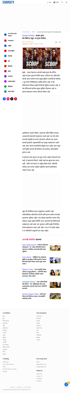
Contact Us (19, 387)
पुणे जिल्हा (5, 323)
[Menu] (66, 2)
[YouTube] (15, 98)
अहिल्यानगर (5, 328)
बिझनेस (38, 337)
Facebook (39, 374)
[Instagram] (8, 98)
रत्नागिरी (4, 342)
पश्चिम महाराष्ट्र (6, 347)
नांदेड (4, 325)
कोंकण (4, 354)
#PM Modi (6, 362)
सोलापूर (4, 340)
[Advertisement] (35, 18)
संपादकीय (38, 318)
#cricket (5, 371)
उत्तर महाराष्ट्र (5, 344)
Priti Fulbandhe (29, 42)
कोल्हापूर (5, 330)
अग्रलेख (38, 321)
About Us (12, 387)
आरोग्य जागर (39, 328)
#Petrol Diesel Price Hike (9, 369)
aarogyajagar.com (41, 366)
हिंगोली (4, 337)
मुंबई (4, 316)
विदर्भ (4, 352)
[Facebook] (4, 98)
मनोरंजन (33, 32)
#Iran (4, 366)
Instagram (39, 378)
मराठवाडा (5, 349)
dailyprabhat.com (41, 364)
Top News (39, 316)
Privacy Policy (27, 387)
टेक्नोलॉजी (38, 335)
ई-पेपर (37, 362)
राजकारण (38, 325)
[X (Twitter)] (11, 98)
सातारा (4, 335)
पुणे (3, 318)
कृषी (37, 330)
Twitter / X (39, 376)
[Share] (59, 42)
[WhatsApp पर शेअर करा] (56, 42)
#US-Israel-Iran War (8, 364)
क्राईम (37, 333)
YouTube (38, 381)
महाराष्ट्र (38, 323)
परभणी (4, 333)
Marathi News (26, 32)
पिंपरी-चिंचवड (6, 321)
